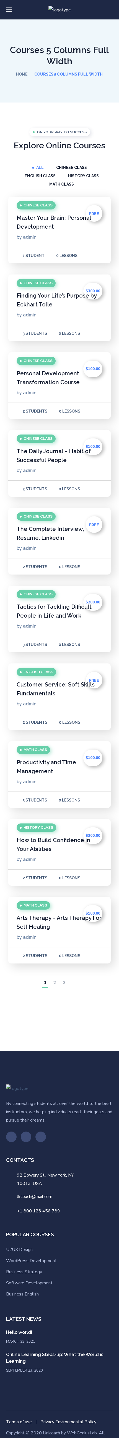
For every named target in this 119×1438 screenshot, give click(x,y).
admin (30, 237)
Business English (22, 1294)
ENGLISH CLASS (40, 176)
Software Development (29, 1283)
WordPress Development (31, 1261)
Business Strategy (24, 1272)
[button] (111, 10)
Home (22, 74)
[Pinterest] (26, 1137)
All (40, 167)
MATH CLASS (61, 184)
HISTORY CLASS (83, 176)
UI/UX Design (19, 1250)
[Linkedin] (40, 1137)
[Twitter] (11, 1137)
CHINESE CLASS (71, 167)
